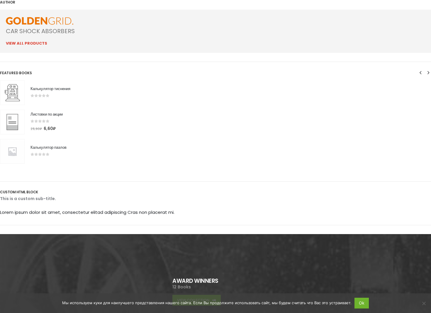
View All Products (26, 43)
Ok (361, 302)
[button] (420, 72)
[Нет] (424, 303)
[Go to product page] (12, 92)
